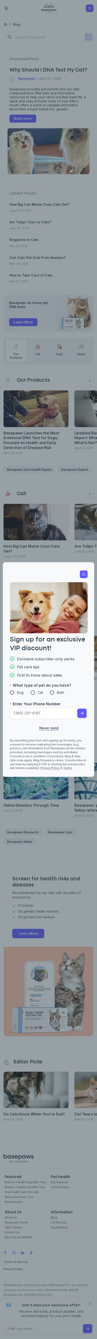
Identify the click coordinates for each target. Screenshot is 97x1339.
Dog (20, 692)
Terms (67, 768)
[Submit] (82, 713)
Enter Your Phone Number (37, 704)
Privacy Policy (50, 768)
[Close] (84, 574)
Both (60, 692)
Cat (40, 692)
